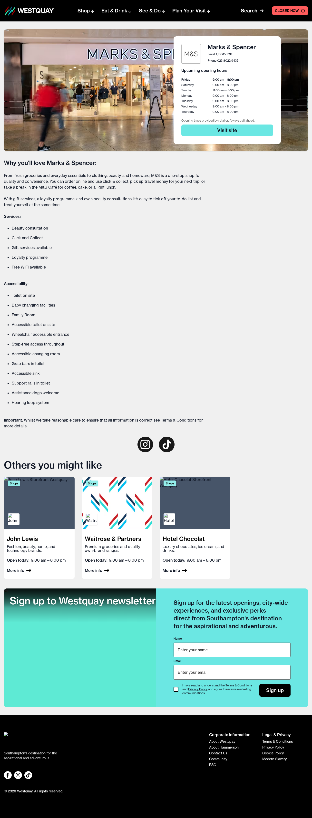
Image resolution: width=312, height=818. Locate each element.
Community (218, 759)
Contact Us (218, 753)
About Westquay (222, 741)
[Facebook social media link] (8, 775)
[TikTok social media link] (28, 775)
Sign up (275, 690)
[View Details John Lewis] (39, 528)
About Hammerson (224, 747)
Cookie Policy (273, 753)
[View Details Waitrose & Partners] (117, 528)
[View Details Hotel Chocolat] (195, 528)
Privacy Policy (197, 689)
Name (178, 638)
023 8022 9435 (227, 60)
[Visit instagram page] (145, 444)
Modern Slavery (274, 759)
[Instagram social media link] (18, 775)
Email (177, 661)
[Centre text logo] (34, 10)
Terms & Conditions (178, 420)
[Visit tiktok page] (167, 444)
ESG (212, 765)
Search (249, 11)
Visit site (227, 130)
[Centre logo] (10, 11)
